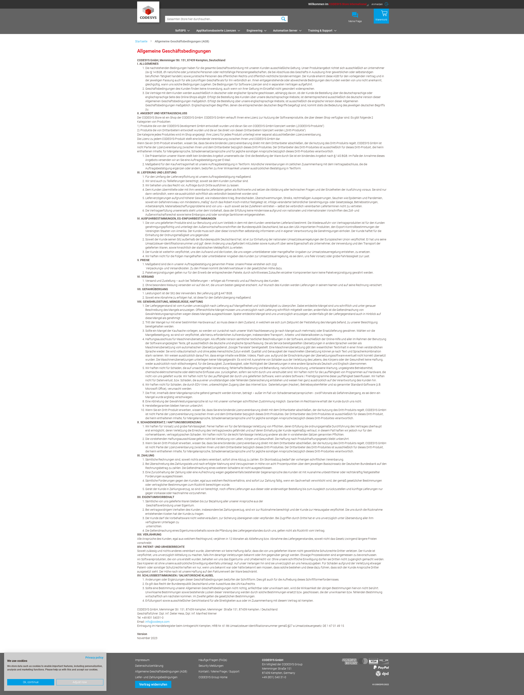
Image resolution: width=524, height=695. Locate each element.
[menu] (281, 30)
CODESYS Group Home (213, 677)
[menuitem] (181, 30)
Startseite (141, 41)
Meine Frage (355, 21)
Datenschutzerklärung (149, 665)
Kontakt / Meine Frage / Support (219, 671)
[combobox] (226, 19)
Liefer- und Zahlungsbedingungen (156, 677)
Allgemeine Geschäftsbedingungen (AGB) (161, 671)
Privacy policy (94, 657)
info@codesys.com (157, 621)
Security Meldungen (211, 665)
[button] (338, 4)
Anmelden (377, 4)
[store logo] (149, 13)
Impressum (142, 660)
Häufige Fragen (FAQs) (213, 660)
